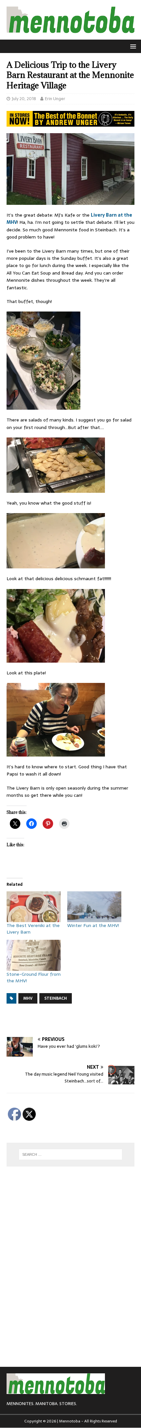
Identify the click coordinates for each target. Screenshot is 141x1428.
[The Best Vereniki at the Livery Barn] (34, 906)
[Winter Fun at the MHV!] (94, 906)
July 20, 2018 (24, 98)
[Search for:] (70, 1154)
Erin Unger (55, 98)
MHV (27, 998)
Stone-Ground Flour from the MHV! (34, 977)
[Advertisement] (74, 1020)
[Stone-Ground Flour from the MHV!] (34, 955)
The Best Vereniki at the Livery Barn (33, 929)
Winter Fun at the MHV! (93, 925)
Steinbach (55, 998)
